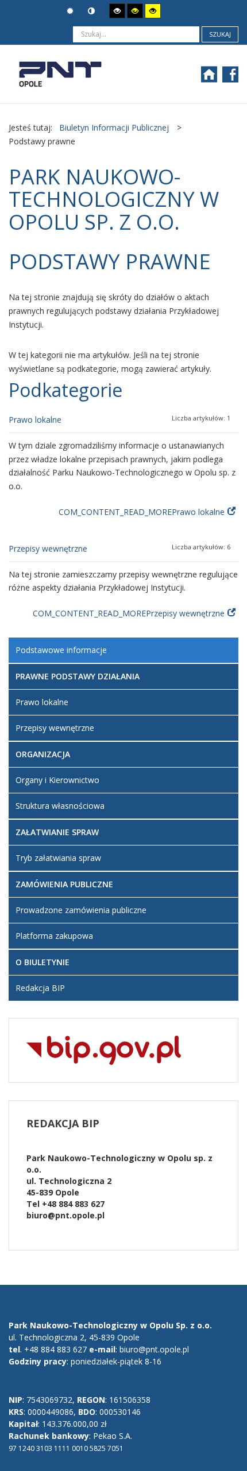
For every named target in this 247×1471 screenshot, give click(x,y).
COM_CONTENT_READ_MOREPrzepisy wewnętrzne (129, 613)
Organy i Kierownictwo (57, 779)
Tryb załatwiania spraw (58, 857)
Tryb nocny (93, 11)
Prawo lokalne (35, 419)
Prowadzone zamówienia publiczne (81, 909)
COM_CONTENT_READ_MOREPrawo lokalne (142, 511)
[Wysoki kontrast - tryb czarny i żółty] (135, 10)
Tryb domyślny (71, 11)
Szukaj (220, 34)
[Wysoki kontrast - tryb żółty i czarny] (153, 10)
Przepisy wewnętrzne (48, 548)
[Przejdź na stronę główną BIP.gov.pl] (103, 1049)
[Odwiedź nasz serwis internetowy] (214, 78)
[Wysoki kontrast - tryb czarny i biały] (117, 10)
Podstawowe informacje (61, 649)
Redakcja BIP (40, 987)
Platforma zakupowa (54, 935)
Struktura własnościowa (60, 805)
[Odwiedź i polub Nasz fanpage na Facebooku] (231, 78)
